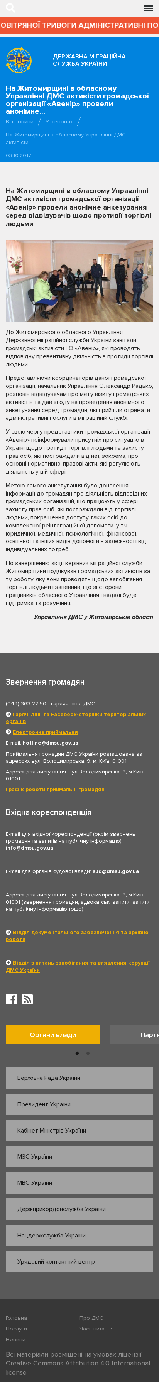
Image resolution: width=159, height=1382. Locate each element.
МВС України (34, 1183)
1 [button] (77, 1054)
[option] (58, 1036)
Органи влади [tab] (53, 1035)
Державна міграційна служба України (89, 60)
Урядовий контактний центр (56, 1262)
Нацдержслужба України (51, 1235)
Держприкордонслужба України (61, 1209)
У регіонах (59, 121)
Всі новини (20, 121)
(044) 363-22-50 (26, 703)
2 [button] (88, 1054)
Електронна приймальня (45, 732)
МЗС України (34, 1157)
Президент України (44, 1104)
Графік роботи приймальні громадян (55, 789)
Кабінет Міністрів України (51, 1130)
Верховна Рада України (48, 1078)
